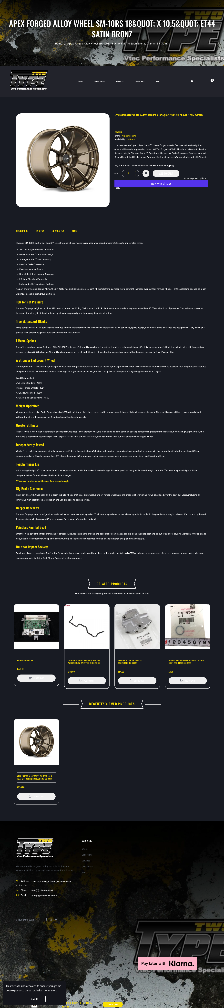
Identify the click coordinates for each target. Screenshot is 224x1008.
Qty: (116, 173)
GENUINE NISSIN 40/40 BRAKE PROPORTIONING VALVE (130, 661)
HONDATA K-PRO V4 (25, 660)
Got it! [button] (34, 999)
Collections (87, 855)
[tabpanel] (112, 401)
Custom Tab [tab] (58, 231)
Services (86, 860)
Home (58, 43)
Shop (84, 849)
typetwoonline (129, 136)
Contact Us (87, 866)
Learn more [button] (50, 990)
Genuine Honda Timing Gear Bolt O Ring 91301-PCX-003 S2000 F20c (186, 661)
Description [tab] (22, 231)
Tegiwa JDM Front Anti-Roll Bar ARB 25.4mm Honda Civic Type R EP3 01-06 (84, 661)
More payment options (195, 178)
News (84, 872)
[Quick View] (18, 621)
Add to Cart (166, 173)
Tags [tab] (74, 231)
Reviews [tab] (40, 231)
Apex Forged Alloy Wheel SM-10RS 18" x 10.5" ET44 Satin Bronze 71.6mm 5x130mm (34, 777)
